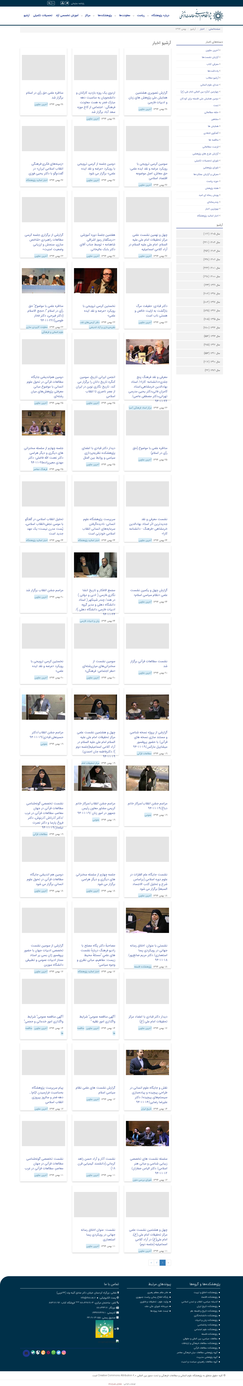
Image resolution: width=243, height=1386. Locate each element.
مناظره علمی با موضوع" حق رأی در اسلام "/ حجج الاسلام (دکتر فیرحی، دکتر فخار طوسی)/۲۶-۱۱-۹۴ (45, 313)
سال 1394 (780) (211, 328)
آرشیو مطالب (212, 78)
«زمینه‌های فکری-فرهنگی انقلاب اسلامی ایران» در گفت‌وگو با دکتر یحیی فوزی (46, 168)
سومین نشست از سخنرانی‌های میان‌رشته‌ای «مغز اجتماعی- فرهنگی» (98, 666)
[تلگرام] (58, 1352)
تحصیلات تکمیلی (42, 15)
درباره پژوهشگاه (160, 15)
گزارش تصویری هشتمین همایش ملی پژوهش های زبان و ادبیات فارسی (148, 97)
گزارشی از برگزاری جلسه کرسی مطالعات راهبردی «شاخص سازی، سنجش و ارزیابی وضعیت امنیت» (44, 242)
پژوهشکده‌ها (105, 15)
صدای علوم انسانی (209, 85)
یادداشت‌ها (213, 71)
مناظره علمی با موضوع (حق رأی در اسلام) (150, 450)
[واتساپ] (53, 1352)
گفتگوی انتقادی (211, 133)
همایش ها (213, 126)
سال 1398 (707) (211, 293)
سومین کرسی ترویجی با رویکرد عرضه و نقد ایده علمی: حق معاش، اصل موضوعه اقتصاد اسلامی (148, 171)
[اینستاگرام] (64, 1352)
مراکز (87, 15)
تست (216, 105)
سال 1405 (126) (211, 234)
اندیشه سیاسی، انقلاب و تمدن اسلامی (199, 1302)
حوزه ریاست (212, 181)
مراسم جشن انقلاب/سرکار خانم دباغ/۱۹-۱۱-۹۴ (147, 806)
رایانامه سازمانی (77, 3)
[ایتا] (43, 1352)
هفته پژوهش (212, 188)
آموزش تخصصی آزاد (67, 15)
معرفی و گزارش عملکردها (206, 174)
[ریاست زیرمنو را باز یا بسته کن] (133, 16)
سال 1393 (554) (212, 336)
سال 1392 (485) (212, 345)
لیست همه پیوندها (159, 1311)
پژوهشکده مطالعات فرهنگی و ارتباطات (200, 1343)
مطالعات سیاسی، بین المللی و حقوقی (200, 1339)
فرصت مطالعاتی (210, 147)
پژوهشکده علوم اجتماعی (206, 1329)
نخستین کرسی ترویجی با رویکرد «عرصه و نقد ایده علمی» (99, 310)
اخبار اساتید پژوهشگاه (36, 180)
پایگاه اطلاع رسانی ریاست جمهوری (152, 1297)
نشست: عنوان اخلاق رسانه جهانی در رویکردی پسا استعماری (98, 1234)
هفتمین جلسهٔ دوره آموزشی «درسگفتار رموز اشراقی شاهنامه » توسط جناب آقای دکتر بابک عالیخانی (97, 242)
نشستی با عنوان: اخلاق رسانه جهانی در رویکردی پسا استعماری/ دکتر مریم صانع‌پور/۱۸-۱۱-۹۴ (147, 952)
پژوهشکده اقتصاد (209, 1297)
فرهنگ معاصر (40, 469)
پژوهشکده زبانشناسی (207, 1325)
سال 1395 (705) (212, 319)
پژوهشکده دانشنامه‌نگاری (206, 1315)
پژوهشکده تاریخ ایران (207, 1306)
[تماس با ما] (26, 1353)
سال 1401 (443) (211, 268)
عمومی (44, 744)
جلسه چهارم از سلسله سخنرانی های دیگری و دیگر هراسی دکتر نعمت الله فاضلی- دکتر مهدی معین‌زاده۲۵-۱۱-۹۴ (43, 455)
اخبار (202, 29)
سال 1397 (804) (211, 302)
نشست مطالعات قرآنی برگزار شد (148, 664)
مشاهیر (215, 119)
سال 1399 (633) (212, 285)
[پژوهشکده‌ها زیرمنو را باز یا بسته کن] (93, 16)
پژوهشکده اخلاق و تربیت (206, 1292)
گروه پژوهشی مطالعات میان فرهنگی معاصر (197, 1352)
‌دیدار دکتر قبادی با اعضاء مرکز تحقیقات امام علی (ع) (148, 1019)
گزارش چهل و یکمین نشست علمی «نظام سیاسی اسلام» (148, 593)
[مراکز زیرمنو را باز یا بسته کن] (81, 16)
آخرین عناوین (145, 109)
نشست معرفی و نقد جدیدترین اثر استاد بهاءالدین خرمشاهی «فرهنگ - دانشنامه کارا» (148, 526)
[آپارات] (48, 1352)
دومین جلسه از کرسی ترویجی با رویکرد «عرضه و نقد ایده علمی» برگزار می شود (96, 168)
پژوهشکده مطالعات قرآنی (206, 1348)
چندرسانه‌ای (213, 202)
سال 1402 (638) (211, 259)
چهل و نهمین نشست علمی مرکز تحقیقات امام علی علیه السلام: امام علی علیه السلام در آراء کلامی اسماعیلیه (148, 242)
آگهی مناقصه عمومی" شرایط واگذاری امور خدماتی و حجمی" (43, 1019)
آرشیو (27, 15)
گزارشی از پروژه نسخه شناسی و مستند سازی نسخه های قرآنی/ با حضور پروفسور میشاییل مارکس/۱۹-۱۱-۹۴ (148, 739)
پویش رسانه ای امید (209, 195)
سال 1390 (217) (212, 362)
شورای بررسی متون (142, 1180)
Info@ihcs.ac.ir (88, 1298)
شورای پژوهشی (211, 167)
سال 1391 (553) (212, 353)
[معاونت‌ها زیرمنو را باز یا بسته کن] (115, 16)
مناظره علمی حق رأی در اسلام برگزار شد (44, 95)
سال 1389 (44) (212, 370)
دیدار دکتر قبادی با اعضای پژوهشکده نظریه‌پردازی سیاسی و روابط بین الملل (98, 453)
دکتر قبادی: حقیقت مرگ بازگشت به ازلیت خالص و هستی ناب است (151, 310)
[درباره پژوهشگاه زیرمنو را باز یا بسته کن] (148, 16)
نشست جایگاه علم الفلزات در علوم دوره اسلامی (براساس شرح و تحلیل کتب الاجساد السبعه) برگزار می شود (148, 881)
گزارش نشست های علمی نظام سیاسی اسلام (95, 1090)
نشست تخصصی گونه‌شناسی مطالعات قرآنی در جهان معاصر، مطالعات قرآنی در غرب (44, 1163)
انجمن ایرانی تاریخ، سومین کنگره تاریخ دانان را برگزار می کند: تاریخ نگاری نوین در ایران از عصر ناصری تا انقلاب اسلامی (95, 387)
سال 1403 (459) (212, 251)
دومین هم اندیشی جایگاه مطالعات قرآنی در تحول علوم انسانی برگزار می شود (45, 879)
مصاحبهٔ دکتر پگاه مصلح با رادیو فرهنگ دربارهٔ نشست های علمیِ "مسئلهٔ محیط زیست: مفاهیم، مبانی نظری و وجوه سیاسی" (96, 955)
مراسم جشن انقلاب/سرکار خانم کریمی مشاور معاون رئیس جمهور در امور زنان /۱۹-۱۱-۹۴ (95, 808)
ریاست (141, 15)
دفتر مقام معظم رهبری (157, 1292)
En (53, 3)
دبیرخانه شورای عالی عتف (156, 1306)
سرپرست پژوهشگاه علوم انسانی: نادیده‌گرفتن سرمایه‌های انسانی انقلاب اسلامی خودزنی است (98, 526)
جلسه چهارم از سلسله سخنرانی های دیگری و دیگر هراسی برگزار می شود (95, 879)
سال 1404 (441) (211, 242)
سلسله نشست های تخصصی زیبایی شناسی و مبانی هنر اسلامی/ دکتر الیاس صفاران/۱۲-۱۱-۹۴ (148, 1166)
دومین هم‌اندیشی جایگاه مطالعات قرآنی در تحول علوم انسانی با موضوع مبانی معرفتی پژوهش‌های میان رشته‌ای (45, 387)
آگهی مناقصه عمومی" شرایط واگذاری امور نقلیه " (97, 1019)
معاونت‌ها (124, 15)
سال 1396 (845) (212, 311)
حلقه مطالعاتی (211, 112)
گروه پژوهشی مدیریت (207, 1357)
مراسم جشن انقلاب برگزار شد (44, 590)
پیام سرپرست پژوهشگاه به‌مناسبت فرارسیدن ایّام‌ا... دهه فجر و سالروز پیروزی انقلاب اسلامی (46, 1095)
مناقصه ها (214, 140)
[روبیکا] (38, 1352)
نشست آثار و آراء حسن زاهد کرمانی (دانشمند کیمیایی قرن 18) (96, 1163)
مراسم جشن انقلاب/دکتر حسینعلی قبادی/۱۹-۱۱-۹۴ (46, 735)
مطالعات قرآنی (144, 753)
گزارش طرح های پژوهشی (205, 154)
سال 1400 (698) (211, 276)
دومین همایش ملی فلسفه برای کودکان (199, 99)
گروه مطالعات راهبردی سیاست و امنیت (199, 1362)
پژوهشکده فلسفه (142, 967)
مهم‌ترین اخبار (212, 209)
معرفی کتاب (213, 64)
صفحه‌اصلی (214, 29)
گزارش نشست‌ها (210, 57)
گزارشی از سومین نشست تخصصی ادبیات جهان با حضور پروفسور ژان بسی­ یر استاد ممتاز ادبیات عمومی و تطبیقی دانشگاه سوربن (43, 955)
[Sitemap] (62, 3)
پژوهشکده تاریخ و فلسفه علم (204, 1311)
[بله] (33, 1352)
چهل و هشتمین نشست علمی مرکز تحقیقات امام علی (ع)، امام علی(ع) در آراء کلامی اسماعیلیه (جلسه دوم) (148, 1237)
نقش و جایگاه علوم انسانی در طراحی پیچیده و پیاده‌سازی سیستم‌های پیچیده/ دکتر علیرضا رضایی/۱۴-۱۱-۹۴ (148, 1095)
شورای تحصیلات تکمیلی (206, 161)
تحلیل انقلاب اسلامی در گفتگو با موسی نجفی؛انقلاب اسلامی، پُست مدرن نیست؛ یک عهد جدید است (44, 526)
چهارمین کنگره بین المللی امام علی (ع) (200, 92)
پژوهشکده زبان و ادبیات (206, 1320)
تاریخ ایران (146, 1109)
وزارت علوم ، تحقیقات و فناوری (154, 1302)
